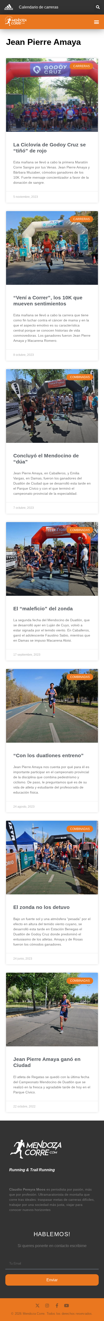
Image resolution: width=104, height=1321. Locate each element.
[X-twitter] (37, 1305)
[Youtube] (66, 1305)
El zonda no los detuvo (41, 907)
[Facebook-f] (57, 1305)
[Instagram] (47, 1305)
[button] (98, 7)
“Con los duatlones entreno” (48, 755)
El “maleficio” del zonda (43, 608)
